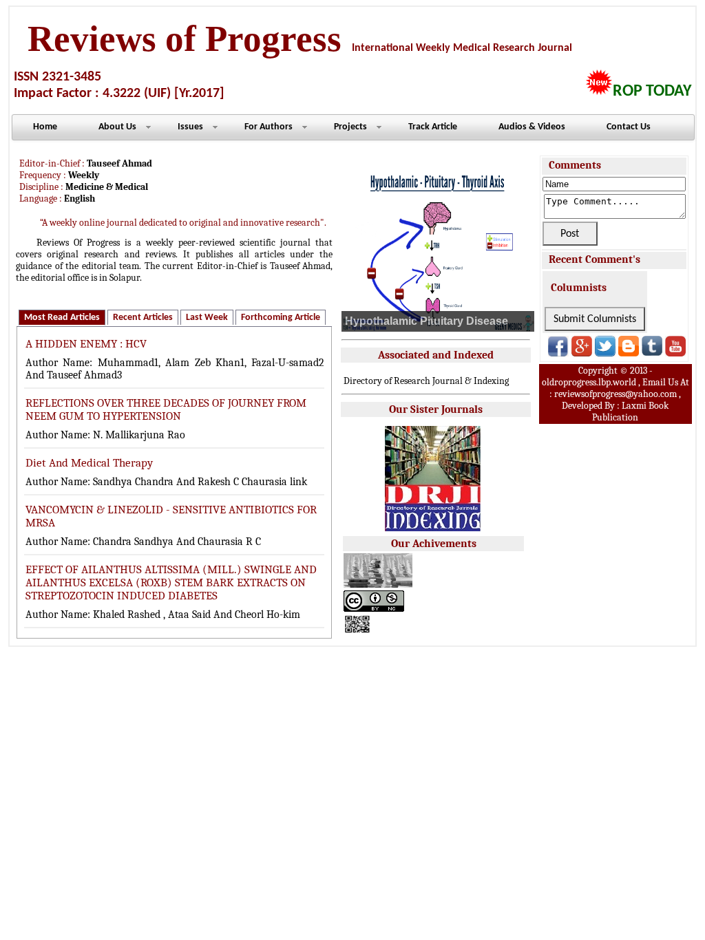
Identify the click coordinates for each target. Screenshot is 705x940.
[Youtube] (675, 353)
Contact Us (629, 127)
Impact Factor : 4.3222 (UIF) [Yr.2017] (119, 93)
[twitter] (605, 353)
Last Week (207, 317)
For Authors (268, 127)
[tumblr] (652, 353)
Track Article (432, 127)
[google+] (581, 353)
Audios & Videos (531, 127)
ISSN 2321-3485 (57, 77)
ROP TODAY (652, 91)
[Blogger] (628, 353)
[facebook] (558, 353)
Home (45, 127)
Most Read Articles (62, 317)
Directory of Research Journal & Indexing (426, 381)
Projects (350, 127)
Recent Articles (143, 317)
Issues (190, 127)
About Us (117, 127)
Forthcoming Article (280, 317)
